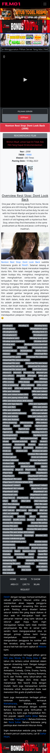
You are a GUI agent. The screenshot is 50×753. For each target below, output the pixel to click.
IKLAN (36, 584)
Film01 (25, 265)
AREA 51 (14, 584)
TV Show (26, 658)
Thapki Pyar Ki (21, 719)
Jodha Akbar (32, 716)
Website (42, 646)
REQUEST (25, 589)
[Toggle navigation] (44, 4)
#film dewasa (24, 382)
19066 (29, 154)
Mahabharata (10, 703)
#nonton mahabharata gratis (14, 541)
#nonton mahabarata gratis (13, 538)
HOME (13, 579)
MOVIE (23, 579)
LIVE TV (26, 584)
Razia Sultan (15, 722)
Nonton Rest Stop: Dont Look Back (20, 262)
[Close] (26, 17)
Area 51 (37, 658)
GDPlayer (24, 117)
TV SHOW (35, 579)
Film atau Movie (12, 658)
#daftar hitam (41, 351)
